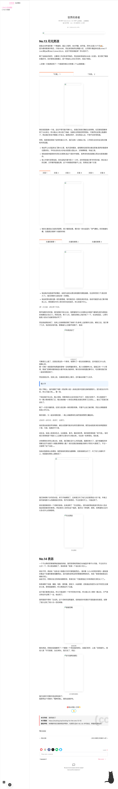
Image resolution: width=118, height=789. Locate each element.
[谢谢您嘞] (73, 624)
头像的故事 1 (50, 242)
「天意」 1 (56, 74)
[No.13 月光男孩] (106, 41)
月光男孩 (43, 731)
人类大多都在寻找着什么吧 (99, 738)
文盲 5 (91, 173)
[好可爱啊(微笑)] (73, 672)
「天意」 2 (91, 74)
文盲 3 (67, 173)
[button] (4, 782)
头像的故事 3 (97, 242)
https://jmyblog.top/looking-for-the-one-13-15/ (65, 721)
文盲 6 (102, 173)
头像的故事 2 (74, 242)
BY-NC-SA (79, 724)
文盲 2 (56, 173)
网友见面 (43, 738)
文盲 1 (45, 173)
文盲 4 (79, 173)
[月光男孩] (73, 531)
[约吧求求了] (73, 343)
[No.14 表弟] (106, 558)
